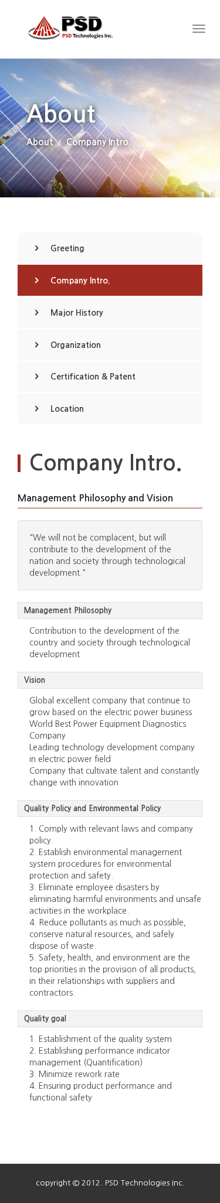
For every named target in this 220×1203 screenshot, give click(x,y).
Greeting (67, 248)
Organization (75, 345)
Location (67, 409)
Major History (76, 313)
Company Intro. (98, 142)
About (39, 142)
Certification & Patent (93, 376)
